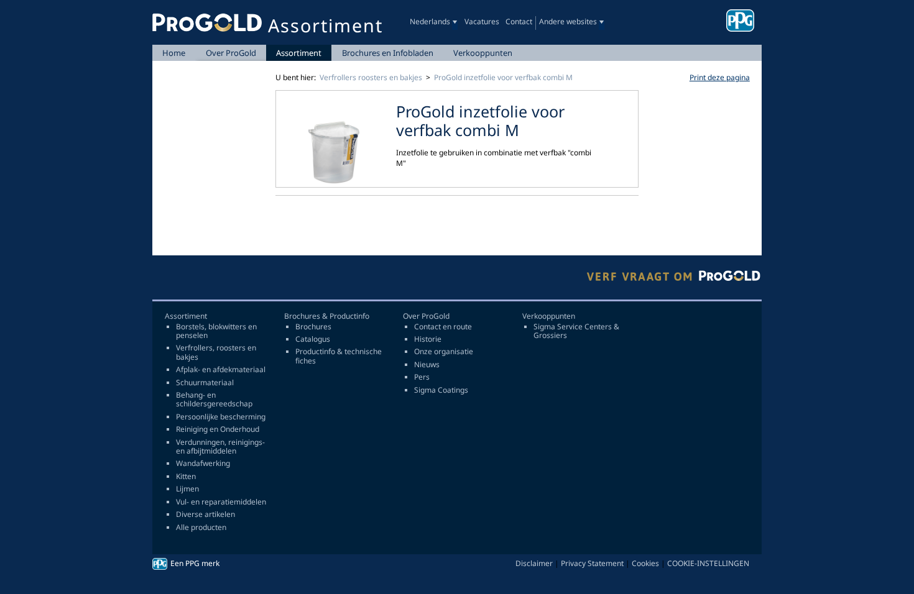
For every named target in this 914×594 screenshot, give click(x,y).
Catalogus (312, 339)
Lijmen (187, 489)
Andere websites (568, 21)
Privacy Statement (592, 563)
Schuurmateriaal (205, 382)
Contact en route (443, 326)
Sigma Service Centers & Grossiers (576, 331)
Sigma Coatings (441, 390)
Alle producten (201, 527)
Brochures (313, 326)
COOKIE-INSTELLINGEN (708, 563)
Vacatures (481, 21)
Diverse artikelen (205, 514)
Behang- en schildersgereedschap (214, 400)
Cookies (645, 563)
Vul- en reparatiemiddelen (221, 502)
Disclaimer (534, 563)
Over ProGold (231, 52)
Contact (518, 21)
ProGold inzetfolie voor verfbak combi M (503, 77)
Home (173, 52)
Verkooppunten (482, 52)
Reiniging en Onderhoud (217, 429)
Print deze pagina (720, 77)
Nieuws (427, 364)
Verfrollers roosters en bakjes (371, 77)
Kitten (186, 476)
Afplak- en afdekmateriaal (220, 369)
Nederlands (430, 21)
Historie (427, 339)
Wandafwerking (203, 463)
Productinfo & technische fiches (338, 356)
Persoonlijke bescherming (220, 417)
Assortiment (298, 52)
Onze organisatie (443, 351)
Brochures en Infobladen (387, 52)
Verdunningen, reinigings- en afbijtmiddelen (220, 447)
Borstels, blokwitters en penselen (216, 331)
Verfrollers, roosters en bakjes (216, 353)
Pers (422, 377)
